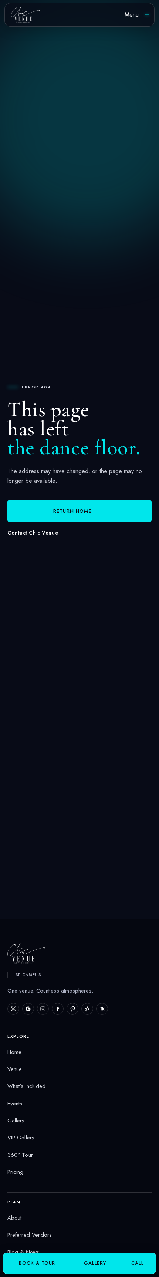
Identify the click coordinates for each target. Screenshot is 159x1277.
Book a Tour (37, 1263)
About (14, 1218)
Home (14, 1052)
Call (137, 1263)
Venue (14, 1069)
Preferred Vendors (29, 1235)
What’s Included (26, 1086)
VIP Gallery (20, 1137)
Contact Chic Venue (32, 532)
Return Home (79, 511)
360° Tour (20, 1155)
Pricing (15, 1172)
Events (14, 1103)
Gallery (16, 1120)
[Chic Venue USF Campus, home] (25, 15)
